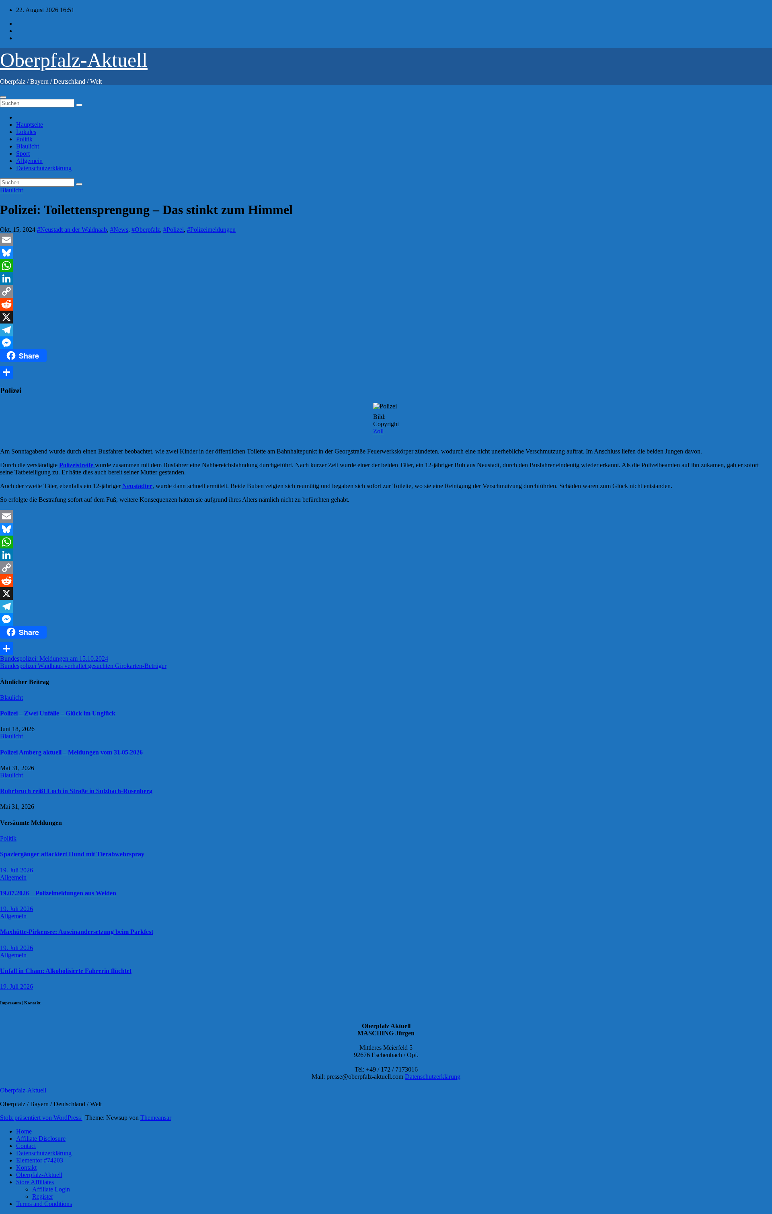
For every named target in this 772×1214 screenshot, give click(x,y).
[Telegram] (386, 330)
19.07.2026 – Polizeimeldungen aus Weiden (58, 893)
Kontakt (26, 1167)
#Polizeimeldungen (211, 229)
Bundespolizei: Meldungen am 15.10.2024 (54, 658)
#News (119, 229)
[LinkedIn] (386, 278)
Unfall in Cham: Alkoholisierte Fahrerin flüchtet (65, 970)
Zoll (378, 431)
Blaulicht (27, 146)
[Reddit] (386, 304)
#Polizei (173, 229)
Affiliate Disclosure (41, 1138)
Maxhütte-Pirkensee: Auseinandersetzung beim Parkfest (76, 931)
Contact (26, 1145)
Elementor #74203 (39, 1160)
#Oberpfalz (145, 229)
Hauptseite (29, 124)
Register (42, 1196)
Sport (23, 153)
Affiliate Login (51, 1189)
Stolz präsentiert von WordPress (41, 1117)
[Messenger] (386, 342)
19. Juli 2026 (16, 870)
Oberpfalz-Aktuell (74, 60)
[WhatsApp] (386, 265)
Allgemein (29, 160)
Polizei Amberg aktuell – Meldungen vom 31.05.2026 (71, 752)
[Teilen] (386, 372)
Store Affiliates (35, 1182)
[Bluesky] (386, 252)
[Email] (386, 239)
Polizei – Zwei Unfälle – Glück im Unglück (57, 713)
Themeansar (155, 1117)
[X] (386, 317)
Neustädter (137, 485)
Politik (24, 139)
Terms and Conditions (44, 1203)
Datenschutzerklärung (44, 168)
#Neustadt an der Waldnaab (72, 229)
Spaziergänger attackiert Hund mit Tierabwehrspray (72, 854)
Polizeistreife (77, 465)
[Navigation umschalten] (3, 97)
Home (24, 1131)
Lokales (26, 131)
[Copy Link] (386, 291)
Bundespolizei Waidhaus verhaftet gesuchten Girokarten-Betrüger (83, 665)
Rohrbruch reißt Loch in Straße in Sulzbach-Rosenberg (76, 790)
